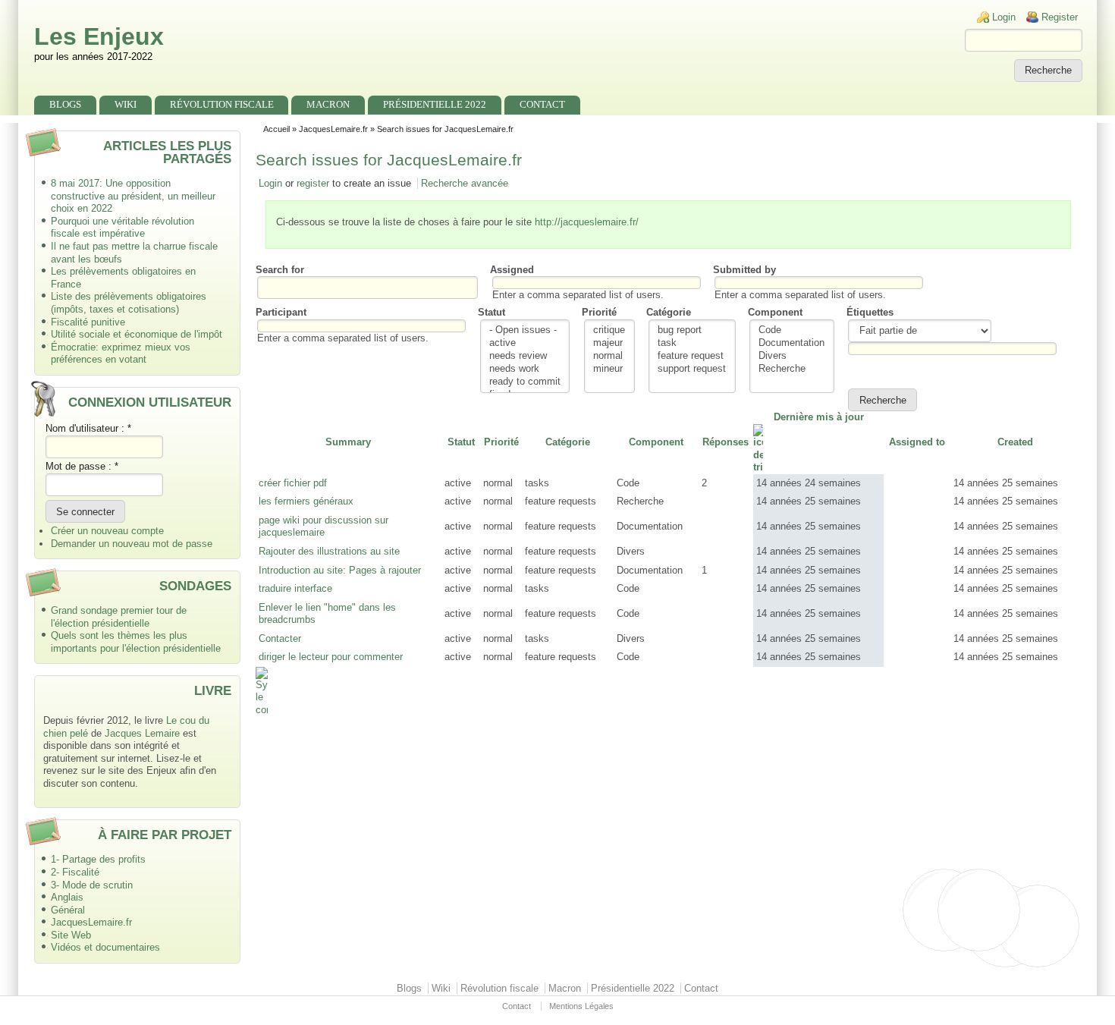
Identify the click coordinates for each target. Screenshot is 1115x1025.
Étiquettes (870, 312)
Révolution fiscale (222, 104)
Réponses (725, 442)
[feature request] (691, 356)
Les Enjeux (99, 36)
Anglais (67, 897)
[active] (525, 343)
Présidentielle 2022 (434, 104)
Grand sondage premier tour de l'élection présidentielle (119, 617)
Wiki (126, 104)
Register (1059, 17)
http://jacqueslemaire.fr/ (587, 222)
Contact (542, 104)
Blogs (65, 104)
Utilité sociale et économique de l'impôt (136, 334)
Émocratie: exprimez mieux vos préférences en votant (120, 353)
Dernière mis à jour (819, 417)
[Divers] (791, 356)
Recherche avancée (464, 183)
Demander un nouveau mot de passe (131, 543)
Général (68, 910)
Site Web (71, 935)
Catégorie (668, 312)
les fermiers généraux (306, 501)
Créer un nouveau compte (107, 530)
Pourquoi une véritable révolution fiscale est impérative (122, 227)
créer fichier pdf (293, 483)
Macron (328, 104)
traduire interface (295, 588)
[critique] (609, 330)
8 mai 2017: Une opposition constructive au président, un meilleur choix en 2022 (133, 196)
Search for (280, 269)
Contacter (280, 638)
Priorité (599, 312)
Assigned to (917, 442)
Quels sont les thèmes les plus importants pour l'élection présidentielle (136, 642)
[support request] (691, 369)
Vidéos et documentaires (105, 947)
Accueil (276, 129)
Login (1004, 17)
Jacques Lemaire (142, 733)
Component (775, 312)
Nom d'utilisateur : (88, 428)
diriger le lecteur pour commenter (331, 656)
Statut (491, 312)
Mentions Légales (581, 1006)
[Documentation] (791, 343)
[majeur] (609, 343)
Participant (281, 312)
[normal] (609, 356)
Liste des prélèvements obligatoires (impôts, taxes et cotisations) (128, 303)
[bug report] (691, 330)
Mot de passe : (82, 466)
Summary (348, 442)
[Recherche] (791, 369)
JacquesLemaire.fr (91, 922)
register (313, 183)
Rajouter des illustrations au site (329, 551)
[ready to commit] (525, 382)
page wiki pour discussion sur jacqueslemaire (323, 526)
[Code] (791, 330)
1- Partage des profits (98, 859)
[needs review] (525, 356)
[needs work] (525, 369)
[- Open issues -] (525, 330)
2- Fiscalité (75, 872)
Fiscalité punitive (88, 322)
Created (1015, 442)
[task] (691, 343)
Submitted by (744, 269)
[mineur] (609, 369)
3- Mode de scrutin (92, 885)
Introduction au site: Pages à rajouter (340, 570)
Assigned (512, 269)
